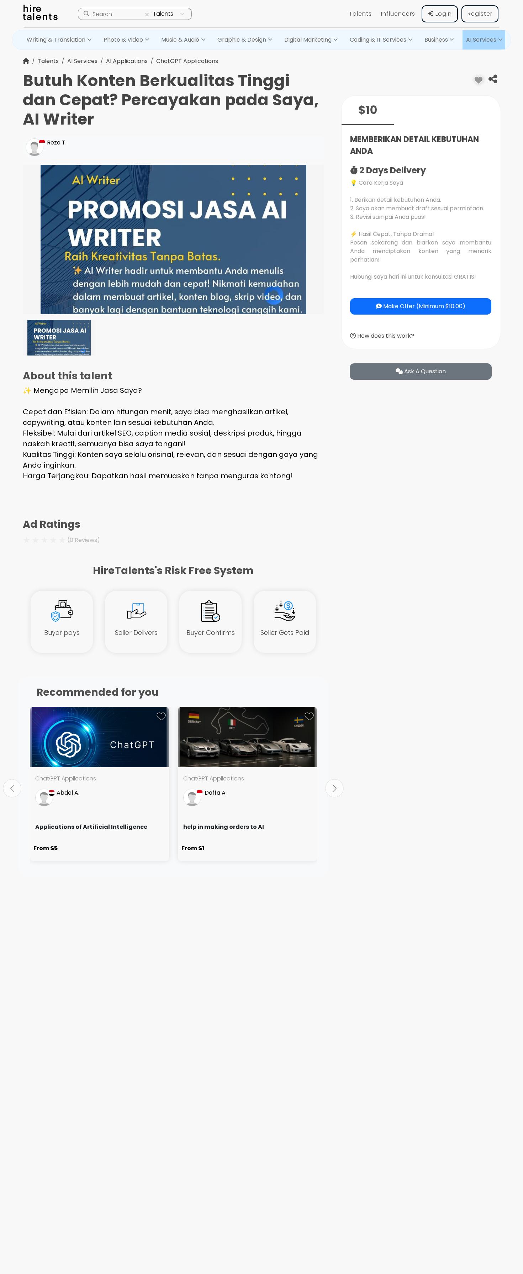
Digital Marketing (308, 40)
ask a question (424, 371)
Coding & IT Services (378, 40)
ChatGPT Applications (187, 61)
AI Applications (127, 61)
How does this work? (385, 336)
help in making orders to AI (223, 826)
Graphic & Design (241, 40)
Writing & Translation (56, 40)
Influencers (398, 14)
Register (479, 14)
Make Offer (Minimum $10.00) (423, 306)
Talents (360, 14)
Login (443, 14)
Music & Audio (180, 40)
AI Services (481, 40)
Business (436, 40)
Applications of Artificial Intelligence (91, 826)
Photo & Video (123, 40)
